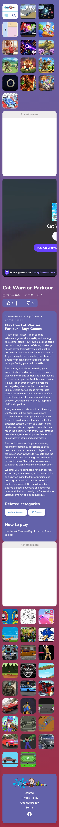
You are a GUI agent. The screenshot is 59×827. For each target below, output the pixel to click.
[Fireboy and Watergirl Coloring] (28, 616)
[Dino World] (46, 65)
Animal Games (15, 512)
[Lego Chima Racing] (28, 634)
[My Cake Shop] (46, 29)
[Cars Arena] (10, 100)
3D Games (37, 512)
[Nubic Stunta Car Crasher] (10, 724)
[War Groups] (10, 688)
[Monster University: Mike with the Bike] (10, 634)
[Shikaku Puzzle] (10, 29)
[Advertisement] (29, 147)
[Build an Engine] (10, 616)
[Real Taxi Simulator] (28, 688)
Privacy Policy (29, 797)
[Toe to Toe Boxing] (28, 724)
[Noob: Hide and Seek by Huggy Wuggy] (46, 724)
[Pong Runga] (28, 47)
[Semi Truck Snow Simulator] (46, 688)
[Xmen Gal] (46, 652)
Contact (29, 793)
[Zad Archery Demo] (10, 65)
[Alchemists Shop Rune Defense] (28, 83)
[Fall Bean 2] (46, 616)
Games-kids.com (13, 316)
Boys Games (33, 316)
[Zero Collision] (28, 759)
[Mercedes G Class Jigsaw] (46, 741)
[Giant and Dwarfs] (46, 670)
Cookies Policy (29, 802)
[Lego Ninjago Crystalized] (28, 706)
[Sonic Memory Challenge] (46, 634)
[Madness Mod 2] (46, 706)
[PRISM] (10, 83)
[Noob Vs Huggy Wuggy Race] (10, 652)
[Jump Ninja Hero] (10, 670)
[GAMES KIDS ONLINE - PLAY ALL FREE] (10, 7)
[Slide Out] (28, 29)
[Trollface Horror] (28, 670)
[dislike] (28, 303)
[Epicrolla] (46, 83)
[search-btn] (14, 15)
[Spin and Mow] (46, 47)
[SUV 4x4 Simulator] (10, 741)
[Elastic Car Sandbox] (10, 759)
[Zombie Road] (28, 65)
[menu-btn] (6, 15)
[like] (8, 303)
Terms (29, 807)
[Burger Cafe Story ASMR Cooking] (10, 47)
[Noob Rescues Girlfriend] (28, 741)
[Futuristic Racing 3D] (28, 652)
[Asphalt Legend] (10, 706)
